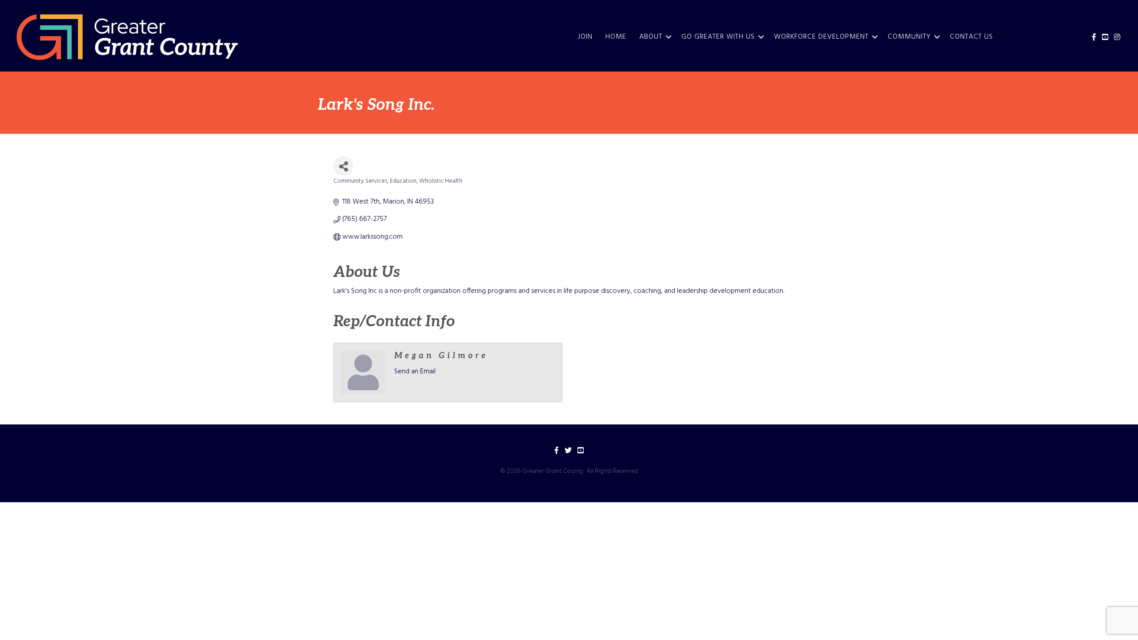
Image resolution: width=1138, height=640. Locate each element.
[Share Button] (343, 166)
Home (615, 37)
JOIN (585, 37)
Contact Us (971, 37)
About (650, 37)
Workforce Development (821, 37)
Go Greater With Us (718, 37)
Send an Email (415, 371)
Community (909, 37)
